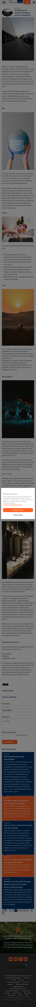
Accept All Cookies (18, 510)
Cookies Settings (18, 514)
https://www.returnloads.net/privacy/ (12, 504)
